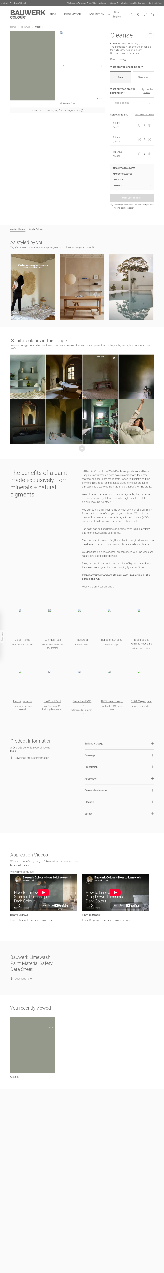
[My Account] (145, 14)
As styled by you (17, 229)
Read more (116, 59)
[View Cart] (152, 14)
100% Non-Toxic (52, 639)
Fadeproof (82, 639)
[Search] (131, 14)
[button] (33, 287)
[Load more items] (82, 448)
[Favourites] (139, 14)
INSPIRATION (96, 14)
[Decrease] (139, 125)
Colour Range (22, 639)
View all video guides (22, 871)
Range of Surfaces (111, 639)
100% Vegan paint (141, 701)
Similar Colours (36, 229)
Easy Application (22, 701)
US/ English (117, 14)
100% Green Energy (112, 701)
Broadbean (134, 53)
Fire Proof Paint (52, 701)
